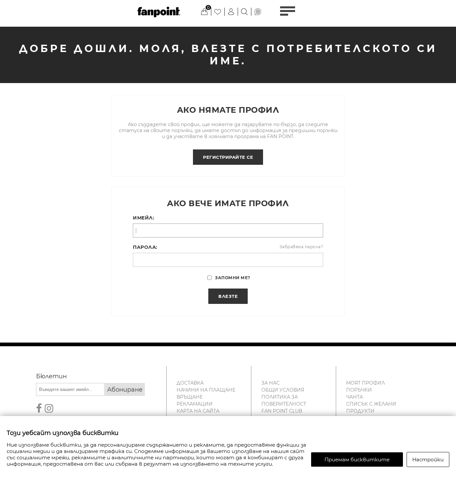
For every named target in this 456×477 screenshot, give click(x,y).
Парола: (145, 247)
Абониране (125, 389)
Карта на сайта (198, 411)
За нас (270, 383)
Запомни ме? (232, 277)
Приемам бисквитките (357, 459)
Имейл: (143, 218)
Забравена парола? (301, 246)
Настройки (428, 459)
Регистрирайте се (228, 157)
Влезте (228, 296)
